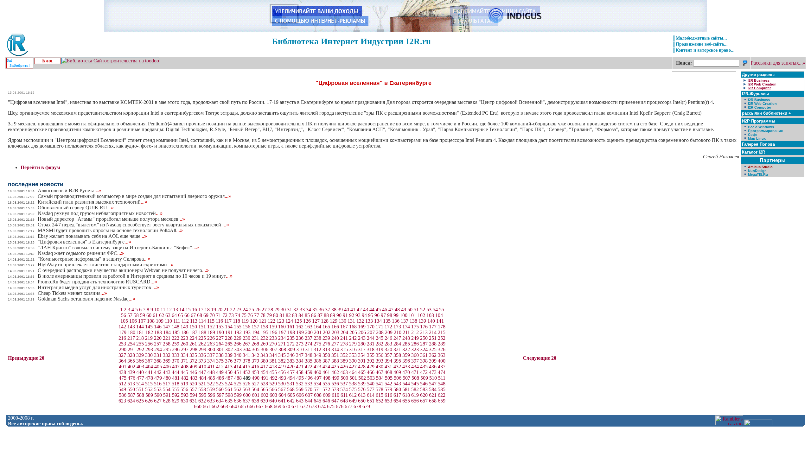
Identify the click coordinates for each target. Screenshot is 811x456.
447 (202, 372)
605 (291, 395)
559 (211, 389)
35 (314, 309)
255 (140, 343)
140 (431, 321)
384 (299, 361)
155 (237, 326)
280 (362, 343)
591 (167, 395)
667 (260, 406)
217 (131, 338)
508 (415, 378)
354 (362, 355)
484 (202, 378)
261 (193, 343)
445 (184, 372)
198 (291, 332)
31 (289, 309)
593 (184, 395)
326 (441, 349)
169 (362, 326)
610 (335, 395)
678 (357, 406)
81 (281, 315)
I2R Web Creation (762, 103)
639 (264, 400)
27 (264, 309)
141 (440, 321)
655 (406, 400)
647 (335, 400)
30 (283, 309)
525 (237, 383)
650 (362, 400)
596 (211, 395)
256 (149, 343)
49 (403, 309)
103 (430, 315)
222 (175, 338)
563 (246, 389)
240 (335, 338)
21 (226, 309)
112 (185, 321)
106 (133, 321)
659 (441, 400)
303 (238, 349)
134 (378, 321)
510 (433, 378)
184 (167, 332)
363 (441, 355)
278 (344, 343)
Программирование (765, 131)
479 (158, 378)
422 (308, 366)
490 (255, 378)
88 (326, 315)
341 (246, 355)
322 (406, 349)
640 (273, 400)
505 (389, 378)
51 (416, 309)
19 (213, 309)
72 (224, 315)
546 (424, 383)
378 (246, 361)
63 (167, 315)
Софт (752, 134)
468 (388, 372)
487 (229, 378)
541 (379, 383)
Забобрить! (20, 65)
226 (211, 338)
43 (365, 309)
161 (291, 326)
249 (415, 338)
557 (193, 389)
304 (247, 349)
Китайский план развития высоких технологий (92, 202)
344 (273, 355)
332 (166, 355)
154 (229, 326)
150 (193, 326)
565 (264, 389)
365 (131, 361)
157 (255, 326)
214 (433, 332)
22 (232, 309)
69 (205, 315)
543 (397, 383)
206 (362, 332)
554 (166, 389)
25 (251, 309)
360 (415, 355)
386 (317, 361)
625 (140, 400)
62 (161, 315)
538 (353, 383)
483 (193, 378)
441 (149, 372)
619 (415, 395)
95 (370, 315)
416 (255, 366)
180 (131, 332)
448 (211, 372)
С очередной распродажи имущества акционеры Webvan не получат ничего (123, 270)
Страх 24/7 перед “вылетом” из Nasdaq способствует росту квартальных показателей (133, 224)
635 (229, 400)
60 (148, 315)
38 (333, 309)
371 (184, 361)
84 (300, 315)
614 (370, 395)
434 (415, 366)
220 (158, 338)
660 (197, 406)
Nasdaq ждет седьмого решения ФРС (81, 253)
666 (251, 406)
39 (340, 309)
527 (255, 383)
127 (316, 321)
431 (388, 366)
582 (415, 389)
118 (236, 321)
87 (319, 315)
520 (193, 383)
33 (302, 309)
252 (441, 338)
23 (238, 309)
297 (184, 349)
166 (335, 326)
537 (344, 383)
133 (369, 321)
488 (238, 378)
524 (229, 383)
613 (362, 395)
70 (212, 315)
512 (122, 383)
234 (282, 338)
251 (433, 338)
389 (344, 361)
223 (184, 338)
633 (211, 400)
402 (131, 366)
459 (308, 372)
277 (335, 343)
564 (255, 389)
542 (388, 383)
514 (140, 383)
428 (362, 366)
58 (136, 315)
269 (264, 343)
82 (288, 315)
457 (291, 372)
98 (389, 315)
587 (131, 395)
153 (220, 326)
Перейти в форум (40, 167)
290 (122, 349)
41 (352, 309)
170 (370, 326)
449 (220, 372)
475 (122, 378)
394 (388, 361)
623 (122, 400)
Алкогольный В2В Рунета (69, 190)
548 (441, 383)
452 (246, 372)
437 (441, 366)
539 (362, 383)
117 (228, 321)
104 (439, 315)
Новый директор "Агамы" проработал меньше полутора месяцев (111, 219)
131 (351, 321)
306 (264, 349)
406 (167, 366)
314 (335, 349)
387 (326, 361)
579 (388, 389)
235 (291, 338)
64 (174, 315)
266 (237, 343)
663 (224, 406)
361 (424, 355)
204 (344, 332)
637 (246, 400)
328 (131, 355)
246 (388, 338)
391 (362, 361)
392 (370, 361)
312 (317, 349)
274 (308, 343)
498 (326, 378)
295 (167, 349)
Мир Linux (757, 138)
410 (202, 366)
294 (158, 349)
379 (255, 361)
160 (282, 326)
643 (299, 400)
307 (273, 349)
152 (211, 326)
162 (299, 326)
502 (362, 378)
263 (211, 343)
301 (220, 349)
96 (377, 315)
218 (140, 338)
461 (326, 372)
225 (202, 338)
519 (184, 383)
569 (299, 389)
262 (202, 343)
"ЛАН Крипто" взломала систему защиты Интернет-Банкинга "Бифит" (118, 247)
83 (294, 315)
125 (298, 321)
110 (168, 321)
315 (344, 349)
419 (282, 366)
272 (291, 343)
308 (282, 349)
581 (406, 389)
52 (422, 309)
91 (345, 315)
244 (370, 338)
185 (176, 332)
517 (166, 383)
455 (273, 372)
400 (441, 361)
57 (129, 315)
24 (245, 309)
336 (202, 355)
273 (299, 343)
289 (441, 343)
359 (406, 355)
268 (255, 343)
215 (441, 332)
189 (211, 332)
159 (273, 326)
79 (269, 315)
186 (184, 332)
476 (131, 378)
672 (304, 406)
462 (335, 372)
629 (175, 400)
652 (379, 400)
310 (300, 349)
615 (379, 395)
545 (415, 383)
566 (273, 389)
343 (264, 355)
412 (220, 366)
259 (175, 343)
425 (335, 366)
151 (202, 326)
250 (424, 338)
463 (344, 372)
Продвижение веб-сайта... (702, 44)
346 (291, 355)
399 (433, 361)
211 (406, 332)
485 (211, 378)
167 (344, 326)
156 (246, 326)
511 (441, 378)
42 (359, 309)
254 (131, 343)
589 (149, 395)
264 (220, 343)
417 (264, 366)
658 (433, 400)
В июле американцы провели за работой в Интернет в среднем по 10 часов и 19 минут (135, 276)
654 (397, 400)
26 (257, 309)
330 (149, 355)
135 (387, 321)
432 (397, 366)
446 (193, 372)
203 (335, 332)
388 (335, 361)
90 (339, 315)
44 (371, 309)
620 (424, 395)
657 (424, 400)
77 (256, 315)
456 (282, 372)
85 (307, 315)
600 (247, 395)
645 (317, 400)
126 (307, 321)
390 (353, 361)
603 (273, 395)
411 (211, 366)
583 (424, 389)
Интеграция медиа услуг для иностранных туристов (98, 287)
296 (176, 349)
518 (175, 383)
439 (131, 372)
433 (406, 366)
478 (149, 378)
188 (202, 332)
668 (268, 406)
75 (243, 315)
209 (389, 332)
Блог (47, 60)
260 (184, 343)
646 (326, 400)
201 (318, 332)
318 (370, 349)
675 (331, 406)
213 (424, 332)
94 (364, 315)
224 (193, 338)
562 (237, 389)
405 (158, 366)
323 (415, 349)
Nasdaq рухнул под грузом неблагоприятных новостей (100, 213)
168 (353, 326)
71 (218, 315)
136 (395, 321)
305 (255, 349)
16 (194, 309)
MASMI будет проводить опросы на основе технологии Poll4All (110, 230)
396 (406, 361)
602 (264, 395)
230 (246, 338)
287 (424, 343)
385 (308, 361)
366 (140, 361)
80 (275, 315)
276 (326, 343)
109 (159, 321)
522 (211, 383)
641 (282, 400)
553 (158, 389)
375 (220, 361)
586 (122, 395)
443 (166, 372)
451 (237, 372)
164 (317, 326)
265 (229, 343)
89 (332, 315)
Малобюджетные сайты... (701, 38)
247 (397, 338)
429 (370, 366)
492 (273, 378)
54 (435, 309)
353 (353, 355)
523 (220, 383)
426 (344, 366)
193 (247, 332)
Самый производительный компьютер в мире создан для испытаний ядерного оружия (134, 196)
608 (318, 395)
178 (441, 326)
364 (122, 361)
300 (211, 349)
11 (163, 309)
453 (255, 372)
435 (424, 366)
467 (379, 372)
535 (326, 383)
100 (403, 315)
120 (254, 321)
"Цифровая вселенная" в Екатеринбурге (84, 241)
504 (380, 378)
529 (273, 383)
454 (264, 372)
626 (149, 400)
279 (353, 343)
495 (300, 378)
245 (379, 338)
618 (406, 395)
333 (175, 355)
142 (122, 326)
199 (300, 332)
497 (318, 378)
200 (309, 332)
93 (358, 315)
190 (220, 332)
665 (242, 406)
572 (326, 389)
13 (175, 309)
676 (339, 406)
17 (200, 309)
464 (353, 372)
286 (415, 343)
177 (433, 326)
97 (383, 315)
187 (193, 332)
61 (155, 315)
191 (229, 332)
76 (250, 315)
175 (415, 326)
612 (353, 395)
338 (220, 355)
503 (371, 378)
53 (428, 309)
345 (282, 355)
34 (308, 309)
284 (397, 343)
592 (176, 395)
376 (229, 361)
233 (273, 338)
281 (370, 343)
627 (158, 400)
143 (131, 326)
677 (348, 406)
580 (397, 389)
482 (184, 378)
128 (325, 321)
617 (397, 395)
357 (388, 355)
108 (151, 321)
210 (397, 332)
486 (220, 378)
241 (344, 338)
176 (424, 326)
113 (193, 321)
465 (362, 372)
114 (202, 321)
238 (317, 338)
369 (166, 361)
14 (181, 309)
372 (193, 361)
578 (379, 389)
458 (299, 372)
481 (176, 378)
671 (295, 406)
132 (360, 321)
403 (140, 366)
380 (264, 361)
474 (441, 372)
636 (237, 400)
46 (384, 309)
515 (149, 383)
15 (188, 309)
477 (140, 378)
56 (123, 315)
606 (300, 395)
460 (317, 372)
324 (424, 349)
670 (286, 406)
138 (413, 321)
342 (255, 355)
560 (220, 389)
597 (220, 395)
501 (353, 378)
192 (238, 332)
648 (344, 400)
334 (184, 355)
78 (262, 315)
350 (326, 355)
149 (184, 326)
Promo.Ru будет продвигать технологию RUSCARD (97, 281)
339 (229, 355)
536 (335, 383)
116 (219, 321)
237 (308, 338)
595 (202, 395)
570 (308, 389)
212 (415, 332)
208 (380, 332)
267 (246, 343)
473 (433, 372)
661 (206, 406)
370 (175, 361)
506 (397, 378)
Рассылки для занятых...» (778, 63)
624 (131, 400)
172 (388, 326)
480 (167, 378)
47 (390, 309)
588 (140, 395)
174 (406, 326)
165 (326, 326)
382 (282, 361)
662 (215, 406)
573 (335, 389)
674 (322, 406)
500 (344, 378)
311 (308, 349)
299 (202, 349)
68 (199, 315)
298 (193, 349)
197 (282, 332)
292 (140, 349)
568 (291, 389)
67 (193, 315)
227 (220, 338)
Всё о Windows (761, 127)
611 (344, 395)
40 (346, 309)
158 (264, 326)
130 (342, 321)
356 (379, 355)
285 (406, 343)
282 (379, 343)
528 (264, 383)
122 (271, 321)
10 (156, 309)
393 (379, 361)
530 (282, 383)
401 (122, 366)
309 (291, 349)
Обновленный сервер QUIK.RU (76, 207)
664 (233, 406)
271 (282, 343)
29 (276, 309)
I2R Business (759, 100)
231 (255, 338)
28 (270, 309)
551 (140, 389)
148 (175, 326)
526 (246, 383)
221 (166, 338)
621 (433, 395)
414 (237, 366)
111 (176, 321)
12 (169, 309)
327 (122, 355)
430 (379, 366)
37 (327, 309)
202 (326, 332)
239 (326, 338)
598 (229, 395)
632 (202, 400)
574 (344, 389)
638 (255, 400)
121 (262, 321)
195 (264, 332)
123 (280, 321)
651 (370, 400)
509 (424, 378)
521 (202, 383)
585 (441, 389)
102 (421, 315)
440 (140, 372)
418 (273, 366)
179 (122, 332)
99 (396, 315)
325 (433, 349)
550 (131, 389)
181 (140, 332)
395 (397, 361)
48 (397, 309)
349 (317, 355)
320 (388, 349)
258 (166, 343)
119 (245, 321)
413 (229, 366)
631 (193, 400)
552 (149, 389)
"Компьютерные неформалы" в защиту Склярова (94, 259)
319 (379, 349)
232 (264, 338)
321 (397, 349)
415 (246, 366)
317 (362, 349)
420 (291, 366)
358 (397, 355)
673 (313, 406)
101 (412, 315)
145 (149, 326)
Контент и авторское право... (705, 50)
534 (317, 383)
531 (291, 383)
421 (299, 366)
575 (353, 389)
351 (335, 355)
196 (273, 332)
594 (193, 395)
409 (193, 366)
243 (362, 338)
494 (291, 378)
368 (158, 361)
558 (202, 389)
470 (406, 372)
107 (142, 321)
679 (366, 406)
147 (166, 326)
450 (229, 372)
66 (186, 315)
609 (326, 395)
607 (309, 395)
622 (441, 395)
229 (237, 338)
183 (158, 332)
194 (255, 332)
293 (149, 349)
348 (308, 355)
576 (362, 389)
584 (433, 389)
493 (282, 378)
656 (415, 400)
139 (422, 321)
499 (335, 378)
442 (158, 372)
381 (273, 361)
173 (397, 326)
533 (308, 383)
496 (309, 378)
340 (237, 355)
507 (406, 378)
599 (238, 395)
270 (273, 343)
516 (158, 383)
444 (175, 372)
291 (131, 349)
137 (404, 321)
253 (122, 343)
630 (184, 400)
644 (308, 400)
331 (158, 355)
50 (409, 309)
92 (351, 315)
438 (122, 372)
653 (388, 400)
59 (142, 315)
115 (210, 321)
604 (282, 395)
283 (388, 343)
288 (433, 343)
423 (317, 366)
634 (220, 400)
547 (433, 383)
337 (211, 355)
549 (122, 389)
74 (237, 315)
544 (406, 383)
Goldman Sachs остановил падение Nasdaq (86, 298)
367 (149, 361)
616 (388, 395)
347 (299, 355)
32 (295, 309)
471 (415, 372)
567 (282, 389)
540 (370, 383)
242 (353, 338)
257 (158, 343)
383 (291, 361)
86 (313, 315)
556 (184, 389)
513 (131, 383)
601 (255, 395)
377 (237, 361)
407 (176, 366)
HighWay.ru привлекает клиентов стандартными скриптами (106, 264)
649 (353, 400)
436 (433, 366)
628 (166, 400)
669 (277, 406)
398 (424, 361)
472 (424, 372)
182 (149, 332)
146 (158, 326)
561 (229, 389)
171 (379, 326)
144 (140, 326)
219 (149, 338)
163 (308, 326)
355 (370, 355)
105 (124, 321)
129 (333, 321)
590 (158, 395)
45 (378, 309)
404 (149, 366)
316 (353, 349)
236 (299, 338)
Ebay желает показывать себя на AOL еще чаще (92, 236)
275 (317, 343)
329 (140, 355)
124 (289, 321)
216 (122, 338)
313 (326, 349)
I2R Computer (759, 107)
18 (207, 309)
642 (291, 400)
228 (229, 338)
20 (219, 309)
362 (433, 355)
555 (175, 389)
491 (264, 378)
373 (202, 361)
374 (211, 361)
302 (229, 349)
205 (353, 332)
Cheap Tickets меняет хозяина (72, 293)
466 (370, 372)
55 (441, 309)
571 (317, 389)
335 (193, 355)
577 (370, 389)
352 (344, 355)
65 (180, 315)
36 (321, 309)
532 (299, 383)
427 (353, 366)
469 (397, 372)
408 (184, 366)
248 (406, 338)
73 (231, 315)
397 (415, 361)
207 (371, 332)
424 (326, 366)
